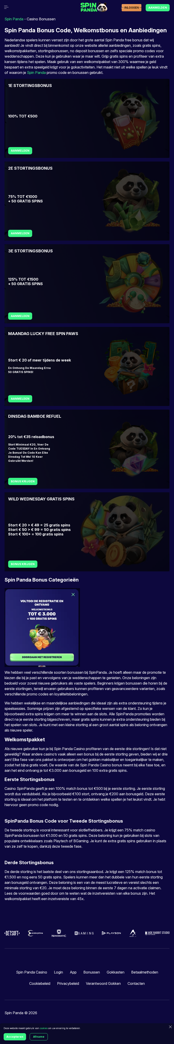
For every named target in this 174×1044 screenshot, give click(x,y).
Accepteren (14, 1036)
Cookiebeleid (39, 983)
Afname (38, 1036)
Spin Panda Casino (31, 972)
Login (58, 972)
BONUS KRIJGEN (23, 481)
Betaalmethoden (144, 972)
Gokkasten (115, 972)
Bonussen (91, 972)
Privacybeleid (68, 983)
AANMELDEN (20, 150)
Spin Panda (14, 19)
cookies (44, 1028)
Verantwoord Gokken (103, 983)
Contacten (136, 983)
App (73, 972)
